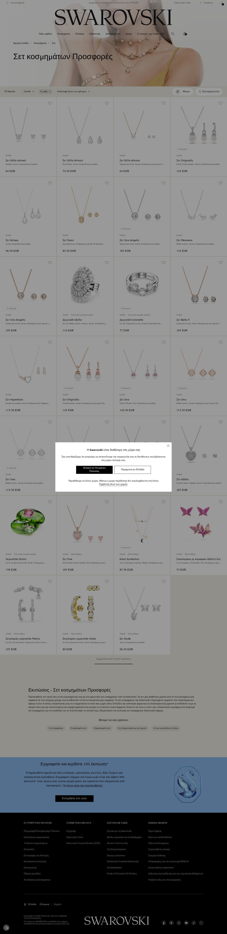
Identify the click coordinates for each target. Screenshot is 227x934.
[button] (168, 445)
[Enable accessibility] (6, 928)
